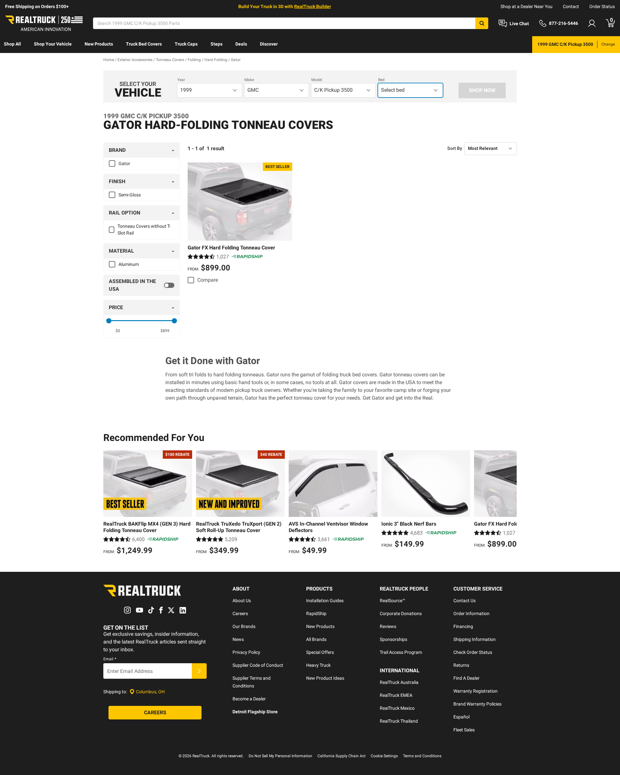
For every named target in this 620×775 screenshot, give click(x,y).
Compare (207, 280)
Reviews (388, 626)
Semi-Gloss (130, 194)
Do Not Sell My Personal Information (280, 756)
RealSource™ (392, 600)
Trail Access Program (401, 652)
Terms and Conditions (422, 756)
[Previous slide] (109, 503)
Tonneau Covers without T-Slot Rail (144, 230)
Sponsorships (393, 639)
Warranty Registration (475, 691)
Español (461, 716)
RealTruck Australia (399, 682)
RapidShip (316, 613)
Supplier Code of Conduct (257, 665)
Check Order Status (472, 652)
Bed (381, 80)
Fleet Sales (464, 729)
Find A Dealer (466, 678)
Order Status (602, 6)
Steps (216, 44)
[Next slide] (510, 503)
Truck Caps (186, 44)
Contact (571, 6)
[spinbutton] (118, 331)
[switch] (141, 285)
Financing (463, 626)
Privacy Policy (246, 652)
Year (181, 80)
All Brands (316, 639)
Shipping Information (474, 639)
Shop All (12, 44)
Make (249, 80)
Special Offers (320, 652)
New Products (99, 44)
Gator (124, 163)
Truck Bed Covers (144, 44)
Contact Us (464, 600)
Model (316, 80)
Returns (461, 665)
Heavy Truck (318, 665)
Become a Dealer (249, 698)
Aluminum (129, 264)
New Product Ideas (325, 678)
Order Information (471, 613)
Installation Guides (325, 600)
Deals (241, 44)
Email (109, 659)
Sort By (454, 148)
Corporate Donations (401, 613)
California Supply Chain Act (341, 756)
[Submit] (199, 671)
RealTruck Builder (312, 6)
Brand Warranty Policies (477, 704)
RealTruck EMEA (396, 695)
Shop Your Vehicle (53, 44)
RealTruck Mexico (397, 708)
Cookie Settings (384, 756)
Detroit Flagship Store (255, 711)
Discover (269, 44)
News (238, 639)
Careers (240, 613)
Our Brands (243, 626)
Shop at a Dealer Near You (527, 6)
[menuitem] (12, 44)
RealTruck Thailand (399, 721)
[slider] (108, 320)
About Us (241, 600)
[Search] (481, 23)
